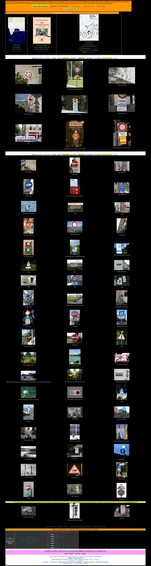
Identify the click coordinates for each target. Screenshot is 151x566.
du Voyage (57, 541)
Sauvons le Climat (59, 536)
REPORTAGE (72, 562)
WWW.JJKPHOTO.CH (78, 558)
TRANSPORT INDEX (50, 526)
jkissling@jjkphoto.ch (75, 6)
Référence (115, 58)
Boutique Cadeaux (107, 58)
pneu (104, 526)
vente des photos (78, 559)
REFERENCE (79, 562)
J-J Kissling (92, 6)
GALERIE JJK (53, 562)
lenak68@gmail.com (94, 48)
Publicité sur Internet (89, 562)
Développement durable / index (31, 539)
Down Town (58, 545)
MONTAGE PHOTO (63, 562)
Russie (56, 543)
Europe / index (97, 526)
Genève (57, 547)
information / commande (16, 51)
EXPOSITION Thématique (102, 562)
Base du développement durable (80, 526)
